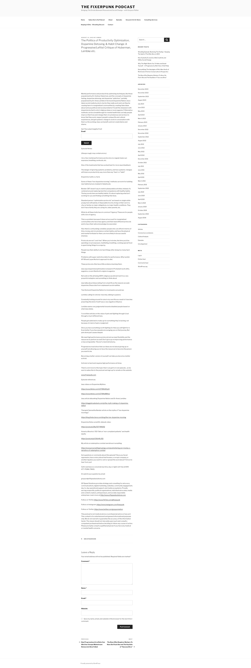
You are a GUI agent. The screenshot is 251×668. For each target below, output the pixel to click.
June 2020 (141, 195)
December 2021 (143, 159)
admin (98, 37)
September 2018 (143, 214)
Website (84, 609)
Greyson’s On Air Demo (133, 20)
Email (83, 131)
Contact (110, 24)
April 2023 (141, 115)
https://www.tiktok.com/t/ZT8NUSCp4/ (95, 389)
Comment (85, 561)
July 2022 (141, 144)
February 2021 (142, 184)
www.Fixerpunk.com (88, 375)
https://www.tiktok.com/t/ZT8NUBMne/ (95, 394)
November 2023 (143, 93)
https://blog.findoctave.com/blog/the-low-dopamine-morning (103, 417)
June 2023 (141, 107)
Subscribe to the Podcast (97, 20)
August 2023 (142, 100)
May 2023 (141, 111)
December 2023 (143, 89)
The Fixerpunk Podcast (108, 7)
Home (83, 20)
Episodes (119, 20)
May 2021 (141, 173)
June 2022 (141, 148)
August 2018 (142, 217)
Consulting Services (150, 20)
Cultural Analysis (143, 236)
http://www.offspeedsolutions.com (113, 495)
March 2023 (142, 118)
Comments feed (143, 263)
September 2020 (143, 188)
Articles (140, 229)
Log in (140, 255)
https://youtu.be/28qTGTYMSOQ (93, 427)
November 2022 (143, 133)
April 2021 (141, 177)
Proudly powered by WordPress (90, 663)
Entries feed (142, 259)
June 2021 (141, 170)
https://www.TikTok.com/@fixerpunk (107, 500)
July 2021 (141, 166)
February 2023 (142, 122)
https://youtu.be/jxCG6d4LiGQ (92, 439)
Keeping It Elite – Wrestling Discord (92, 24)
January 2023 (142, 126)
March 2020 (142, 203)
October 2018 (142, 210)
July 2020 (141, 192)
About (110, 20)
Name (84, 588)
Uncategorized (90, 539)
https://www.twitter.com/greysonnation (108, 509)
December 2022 (143, 129)
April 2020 (141, 199)
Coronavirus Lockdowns (145, 233)
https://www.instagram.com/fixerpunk (110, 505)
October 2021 (142, 162)
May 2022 (141, 151)
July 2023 (141, 104)
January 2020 (142, 206)
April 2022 (141, 155)
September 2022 (143, 137)
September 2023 (143, 96)
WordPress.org (142, 266)
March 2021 (142, 181)
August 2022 (142, 140)
